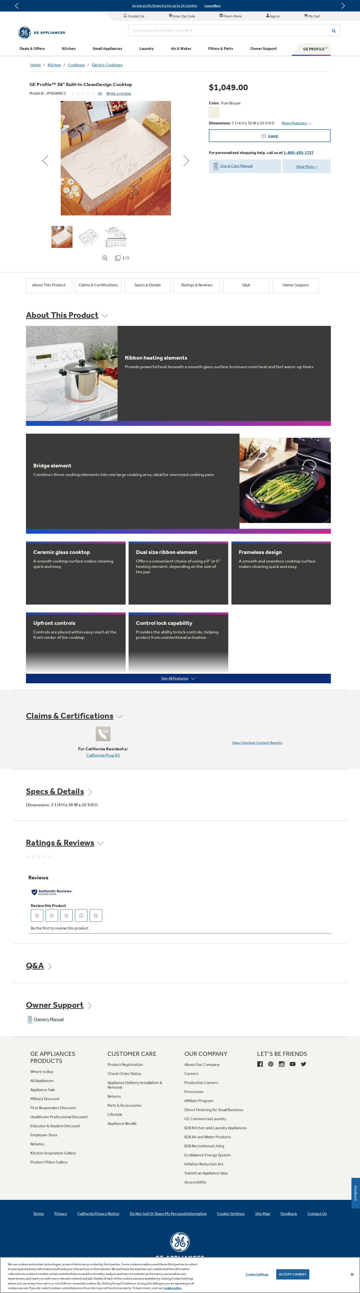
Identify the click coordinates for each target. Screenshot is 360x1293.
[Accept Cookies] (352, 1274)
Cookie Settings (257, 1274)
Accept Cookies (293, 1274)
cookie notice (172, 1288)
